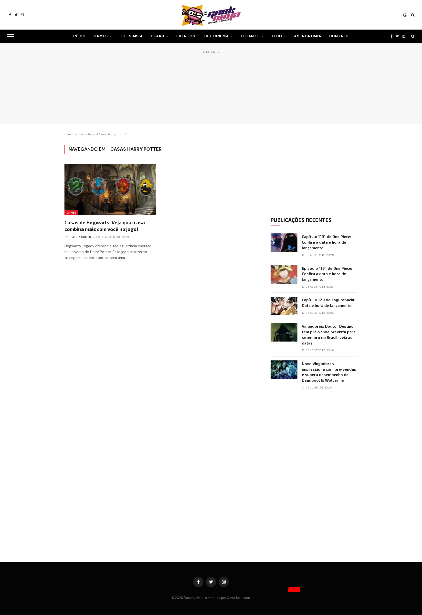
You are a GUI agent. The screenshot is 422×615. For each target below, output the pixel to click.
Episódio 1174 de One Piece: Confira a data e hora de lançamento (327, 274)
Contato (339, 36)
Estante (250, 36)
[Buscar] (412, 14)
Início (79, 36)
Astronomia (307, 36)
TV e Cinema (216, 36)
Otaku (157, 36)
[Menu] (10, 36)
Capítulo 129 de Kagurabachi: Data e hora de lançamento (328, 302)
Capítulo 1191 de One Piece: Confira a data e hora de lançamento (326, 242)
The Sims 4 (131, 36)
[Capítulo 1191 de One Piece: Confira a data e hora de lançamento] (284, 242)
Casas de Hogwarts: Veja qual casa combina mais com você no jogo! (104, 225)
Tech (276, 36)
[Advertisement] (211, 86)
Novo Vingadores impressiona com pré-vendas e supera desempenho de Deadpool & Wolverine (329, 372)
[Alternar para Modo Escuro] (405, 15)
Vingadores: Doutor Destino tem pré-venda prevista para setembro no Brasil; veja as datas (329, 334)
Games (101, 36)
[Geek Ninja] (211, 15)
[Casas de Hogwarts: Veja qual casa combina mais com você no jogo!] (110, 190)
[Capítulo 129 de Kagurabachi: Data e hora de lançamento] (284, 306)
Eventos (185, 36)
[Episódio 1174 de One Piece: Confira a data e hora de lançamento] (284, 274)
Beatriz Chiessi (80, 237)
